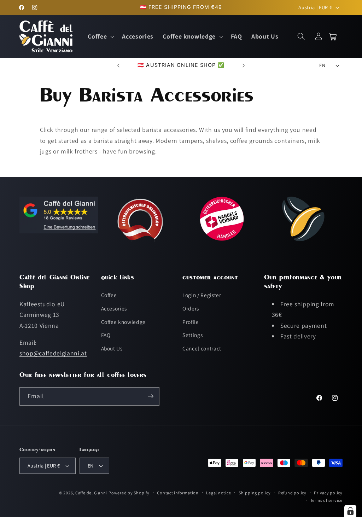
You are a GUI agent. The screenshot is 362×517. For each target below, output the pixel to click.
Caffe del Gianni (91, 492)
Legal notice (218, 492)
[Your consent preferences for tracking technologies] (350, 511)
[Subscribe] (150, 396)
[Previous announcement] (118, 65)
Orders (190, 308)
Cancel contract (201, 348)
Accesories (114, 308)
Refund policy (292, 492)
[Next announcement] (243, 65)
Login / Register (201, 294)
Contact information (178, 492)
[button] (100, 36)
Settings (192, 334)
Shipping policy (255, 492)
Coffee (109, 294)
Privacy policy (328, 492)
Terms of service (326, 500)
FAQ (106, 334)
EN (322, 65)
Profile (190, 321)
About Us (112, 348)
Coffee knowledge (123, 321)
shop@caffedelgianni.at (53, 353)
